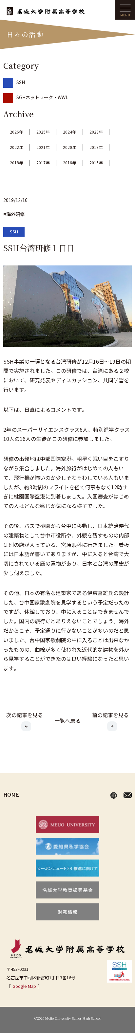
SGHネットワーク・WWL (42, 97)
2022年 (16, 147)
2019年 (96, 147)
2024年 (69, 132)
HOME (11, 794)
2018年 (16, 162)
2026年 (16, 132)
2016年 (69, 162)
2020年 (69, 147)
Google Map (24, 986)
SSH (20, 82)
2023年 (96, 132)
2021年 (42, 147)
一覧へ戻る (67, 720)
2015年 (96, 162)
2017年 (42, 162)
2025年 (42, 132)
